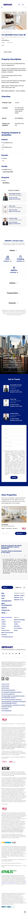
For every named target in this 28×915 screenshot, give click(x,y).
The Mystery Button (7, 636)
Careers (3, 626)
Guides (16, 624)
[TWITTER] (12, 653)
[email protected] (6, 617)
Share (2, 45)
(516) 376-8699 (15, 418)
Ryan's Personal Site (7, 632)
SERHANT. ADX (18, 597)
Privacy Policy (16, 473)
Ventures (4, 634)
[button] (19, 4)
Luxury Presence (20, 714)
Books (16, 630)
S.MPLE (3, 622)
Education (17, 626)
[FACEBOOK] (2, 653)
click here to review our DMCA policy (13, 882)
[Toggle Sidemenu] (23, 4)
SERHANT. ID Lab (19, 599)
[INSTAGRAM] (6, 653)
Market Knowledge (19, 619)
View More (20, 533)
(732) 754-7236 (15, 390)
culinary (12, 283)
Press (3, 628)
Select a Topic (8, 442)
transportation (12, 293)
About (3, 619)
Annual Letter (5, 630)
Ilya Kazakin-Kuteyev (16, 385)
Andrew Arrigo (14, 413)
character (12, 303)
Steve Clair (13, 399)
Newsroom (17, 622)
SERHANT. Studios (19, 595)
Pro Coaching (18, 628)
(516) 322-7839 (15, 404)
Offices (3, 624)
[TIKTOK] (16, 653)
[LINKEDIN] (9, 653)
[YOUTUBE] (19, 653)
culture (12, 250)
